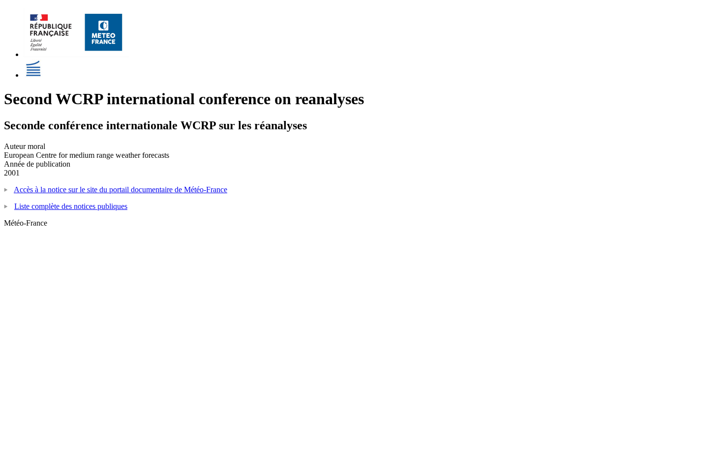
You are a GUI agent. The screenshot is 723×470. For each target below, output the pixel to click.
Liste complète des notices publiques (70, 206)
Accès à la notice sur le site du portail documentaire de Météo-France (120, 189)
